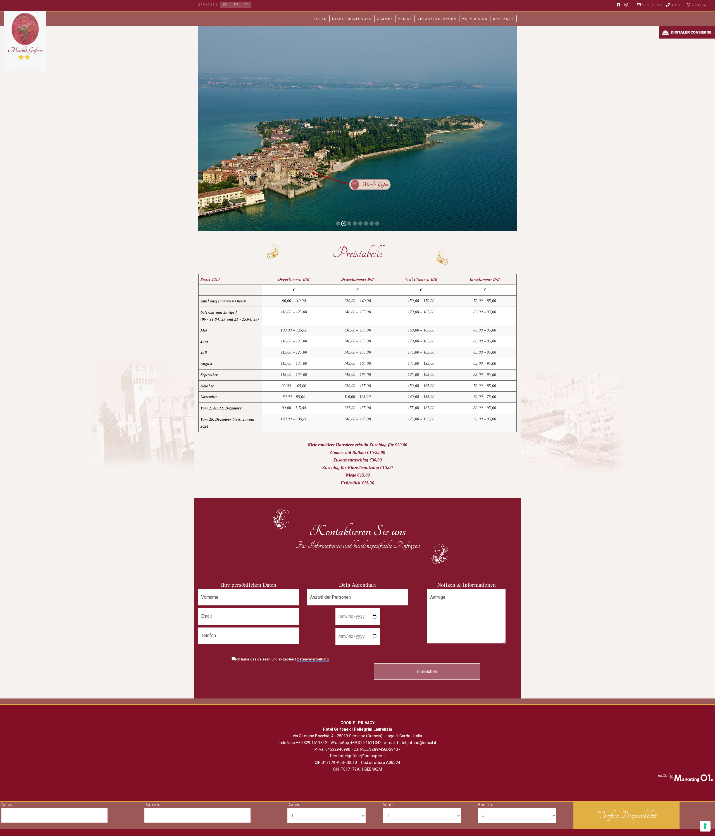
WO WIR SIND (475, 18)
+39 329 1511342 (311, 742)
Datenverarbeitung (313, 659)
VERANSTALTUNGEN (436, 18)
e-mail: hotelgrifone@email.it (410, 742)
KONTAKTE (503, 18)
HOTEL (319, 18)
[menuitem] (225, 5)
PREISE (405, 18)
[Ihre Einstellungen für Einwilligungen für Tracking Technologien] (705, 826)
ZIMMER (385, 18)
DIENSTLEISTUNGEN (352, 18)
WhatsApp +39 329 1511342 (356, 742)
